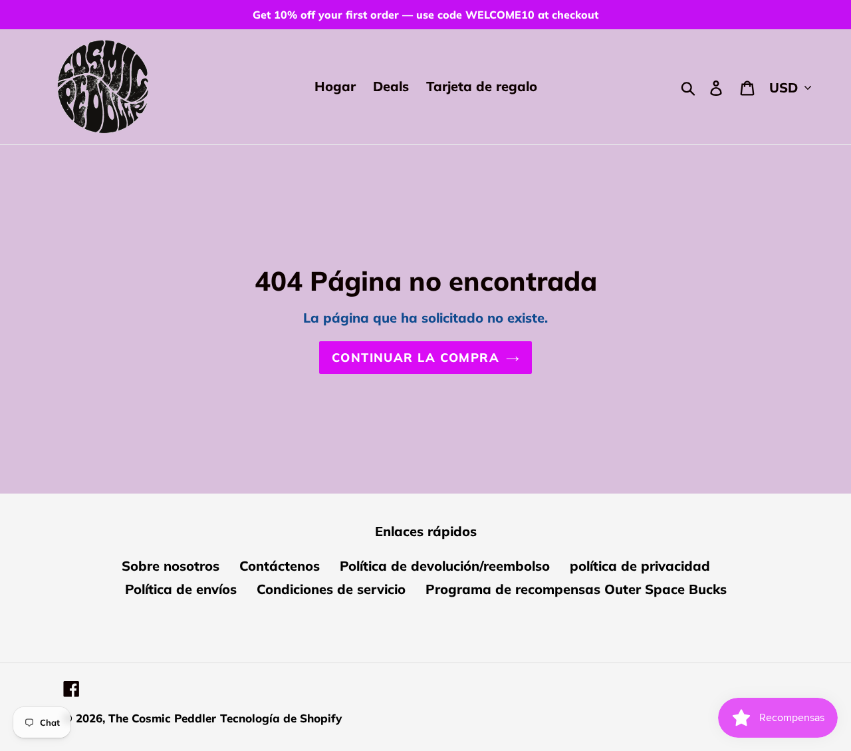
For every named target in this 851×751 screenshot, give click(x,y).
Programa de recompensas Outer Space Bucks (576, 589)
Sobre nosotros (170, 565)
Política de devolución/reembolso (445, 565)
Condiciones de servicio (331, 589)
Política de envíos (181, 589)
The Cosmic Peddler (162, 718)
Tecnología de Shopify (281, 718)
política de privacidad (640, 565)
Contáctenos (279, 565)
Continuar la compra (415, 357)
